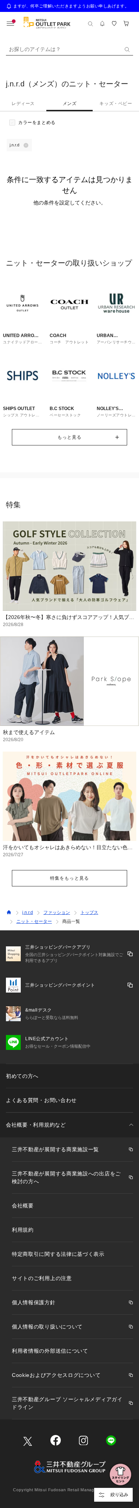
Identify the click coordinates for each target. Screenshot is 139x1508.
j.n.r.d (27, 912)
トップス (89, 912)
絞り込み (119, 1494)
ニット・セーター (34, 921)
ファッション (56, 912)
